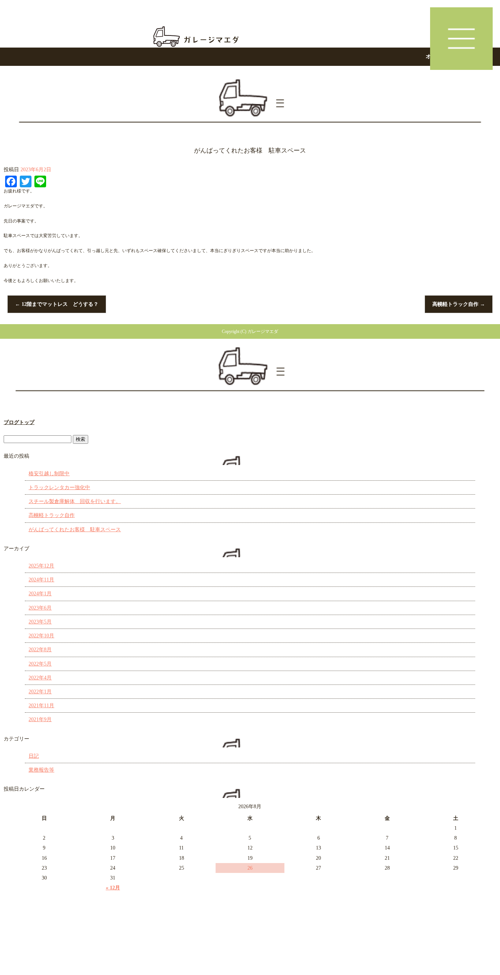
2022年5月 (40, 664)
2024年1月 (40, 593)
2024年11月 (41, 579)
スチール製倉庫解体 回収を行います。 (75, 501)
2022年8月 (40, 649)
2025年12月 (41, 566)
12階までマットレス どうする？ (56, 304)
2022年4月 (40, 677)
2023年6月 (40, 608)
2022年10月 (41, 635)
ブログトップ (19, 422)
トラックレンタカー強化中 (59, 487)
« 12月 (113, 887)
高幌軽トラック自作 (458, 304)
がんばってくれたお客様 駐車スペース (75, 529)
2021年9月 (40, 719)
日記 (34, 756)
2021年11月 (41, 705)
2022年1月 (40, 691)
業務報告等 (41, 770)
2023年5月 (40, 622)
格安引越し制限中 (49, 473)
